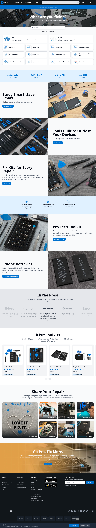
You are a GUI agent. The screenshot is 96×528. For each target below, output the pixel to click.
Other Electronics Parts (15, 62)
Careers (4, 487)
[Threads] (90, 511)
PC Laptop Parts (13, 54)
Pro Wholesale (20, 482)
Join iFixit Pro (48, 464)
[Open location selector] (87, 2)
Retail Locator (19, 484)
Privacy (32, 484)
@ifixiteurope (33, 436)
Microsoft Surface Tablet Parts (85, 54)
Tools (13, 37)
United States (73, 525)
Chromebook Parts (60, 54)
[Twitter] (75, 511)
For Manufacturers (21, 487)
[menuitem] (18, 2)
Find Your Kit (7, 183)
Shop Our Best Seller (59, 239)
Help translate (6, 511)
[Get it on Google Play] (51, 485)
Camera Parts (35, 54)
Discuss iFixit (5, 484)
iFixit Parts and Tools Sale (85, 62)
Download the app (50, 477)
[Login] (94, 2)
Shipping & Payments (36, 494)
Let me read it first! (71, 485)
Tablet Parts (35, 47)
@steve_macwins (87, 417)
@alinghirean (51, 417)
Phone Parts (59, 47)
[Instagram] (78, 511)
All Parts (60, 37)
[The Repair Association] (93, 511)
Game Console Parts (84, 47)
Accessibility (34, 480)
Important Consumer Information (36, 497)
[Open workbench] (83, 2)
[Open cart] (90, 2)
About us (4, 480)
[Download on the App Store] (51, 481)
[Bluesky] (87, 511)
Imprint (32, 482)
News (17, 492)
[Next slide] (49, 379)
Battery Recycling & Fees (37, 500)
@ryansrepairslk (69, 436)
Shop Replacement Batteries (11, 276)
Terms (32, 487)
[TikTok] (69, 511)
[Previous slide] (46, 379)
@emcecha (52, 436)
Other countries (85, 525)
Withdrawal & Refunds (36, 489)
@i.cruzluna (70, 417)
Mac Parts (11, 47)
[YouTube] (81, 511)
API (3, 489)
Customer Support (7, 482)
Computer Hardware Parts (62, 62)
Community (19, 480)
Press (17, 489)
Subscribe (89, 482)
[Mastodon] (84, 511)
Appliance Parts (36, 62)
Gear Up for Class (8, 106)
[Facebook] (72, 511)
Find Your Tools (58, 142)
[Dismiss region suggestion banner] (91, 525)
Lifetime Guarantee (35, 492)
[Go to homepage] (6, 2)
